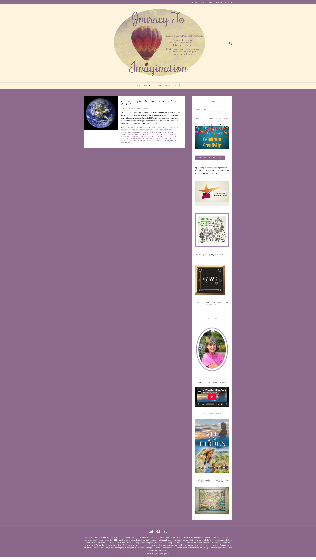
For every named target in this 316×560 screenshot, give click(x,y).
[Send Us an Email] (151, 531)
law (132, 134)
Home (138, 85)
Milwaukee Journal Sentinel (134, 136)
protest (163, 136)
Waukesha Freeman (160, 141)
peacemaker (153, 136)
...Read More (155, 123)
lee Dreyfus (140, 134)
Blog (159, 85)
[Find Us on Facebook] (158, 531)
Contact (177, 85)
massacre (173, 134)
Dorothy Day (147, 132)
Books (167, 85)
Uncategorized (137, 128)
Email (211, 2)
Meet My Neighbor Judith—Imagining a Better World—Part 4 (149, 103)
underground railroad (140, 141)
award (169, 128)
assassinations (158, 128)
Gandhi (157, 132)
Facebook (228, 2)
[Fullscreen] (226, 404)
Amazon (219, 2)
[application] (212, 396)
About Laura (149, 85)
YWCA (172, 141)
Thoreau (125, 141)
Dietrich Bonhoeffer (130, 132)
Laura (145, 108)
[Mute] (222, 404)
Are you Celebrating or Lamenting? (209, 125)
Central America (137, 130)
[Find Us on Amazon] (165, 531)
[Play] (198, 404)
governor (125, 134)
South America (165, 138)
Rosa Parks (130, 138)
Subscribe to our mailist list (209, 157)
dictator (168, 130)
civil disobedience (154, 130)
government (167, 132)
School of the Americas (147, 138)
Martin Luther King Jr (157, 134)
